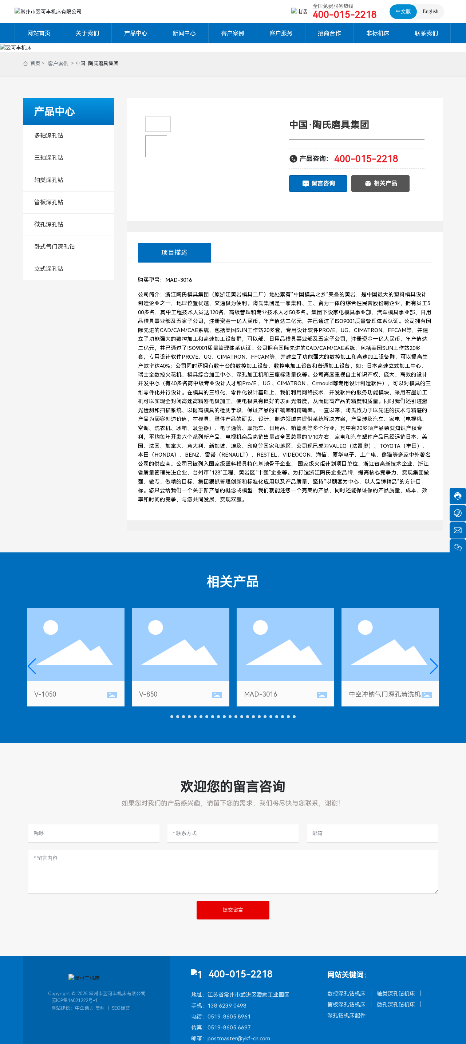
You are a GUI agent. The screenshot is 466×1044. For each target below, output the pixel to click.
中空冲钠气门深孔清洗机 (385, 694)
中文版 (403, 11)
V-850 (148, 694)
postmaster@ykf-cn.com (239, 1038)
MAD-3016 (260, 694)
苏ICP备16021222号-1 (74, 1000)
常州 (100, 1008)
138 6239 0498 (227, 1005)
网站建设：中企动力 (72, 1008)
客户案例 (58, 64)
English (430, 11)
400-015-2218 (345, 14)
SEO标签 (121, 1008)
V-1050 (45, 694)
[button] (171, 716)
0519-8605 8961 (229, 1016)
